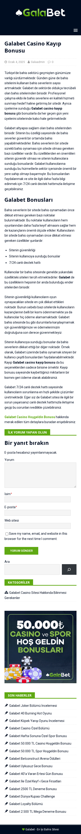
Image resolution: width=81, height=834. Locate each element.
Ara (7, 561)
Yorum (9, 460)
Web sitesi (11, 520)
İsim (7, 494)
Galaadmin (38, 62)
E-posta (10, 507)
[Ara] (69, 569)
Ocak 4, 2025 (16, 62)
